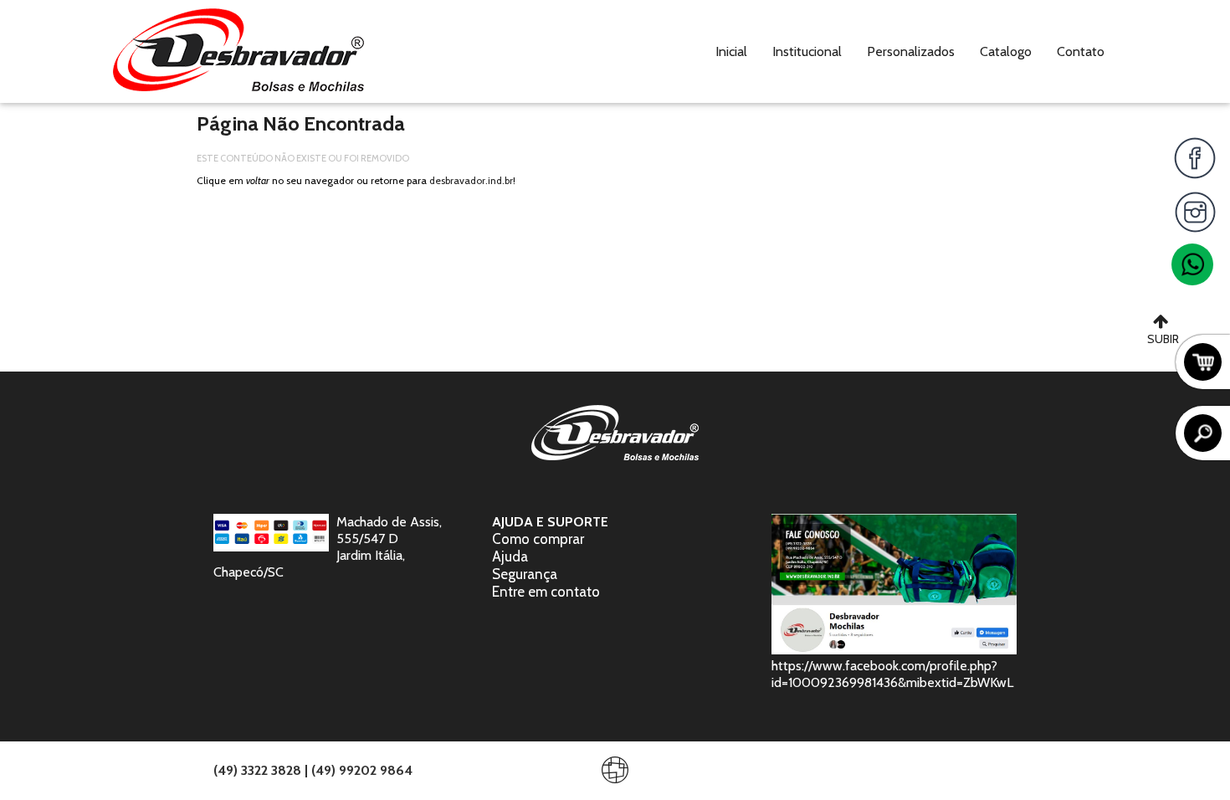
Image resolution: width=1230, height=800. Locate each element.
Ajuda (510, 556)
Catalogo (1006, 51)
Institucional (807, 51)
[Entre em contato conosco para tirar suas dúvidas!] (1192, 264)
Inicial (731, 51)
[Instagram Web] (1195, 212)
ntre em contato (550, 591)
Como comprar (538, 539)
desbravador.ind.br (471, 180)
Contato (1080, 51)
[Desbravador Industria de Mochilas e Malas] (238, 51)
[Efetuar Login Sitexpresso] (543, 773)
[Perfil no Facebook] (1195, 158)
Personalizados (911, 51)
